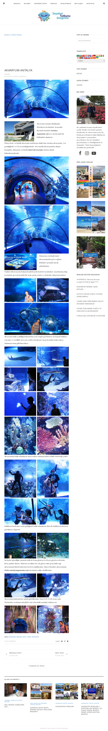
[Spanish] (91, 58)
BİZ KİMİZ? (27, 3)
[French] (91, 56)
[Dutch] (86, 56)
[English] (89, 56)
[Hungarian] (100, 56)
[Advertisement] (37, 53)
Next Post (59, 653)
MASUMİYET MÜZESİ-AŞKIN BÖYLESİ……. (87, 288)
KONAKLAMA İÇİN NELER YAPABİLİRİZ (91, 316)
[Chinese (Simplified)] (83, 56)
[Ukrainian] (97, 58)
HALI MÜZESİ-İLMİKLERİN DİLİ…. (14, 706)
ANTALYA (7, 35)
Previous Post (15, 653)
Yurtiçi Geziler (16, 35)
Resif (24, 637)
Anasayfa (17, 3)
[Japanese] (78, 58)
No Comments (11, 641)
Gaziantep (84, 703)
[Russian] (86, 58)
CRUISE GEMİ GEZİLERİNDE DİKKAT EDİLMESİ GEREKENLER (90, 302)
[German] (94, 56)
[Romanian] (83, 58)
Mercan (19, 637)
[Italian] (102, 56)
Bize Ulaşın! (79, 3)
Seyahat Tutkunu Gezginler (16, 76)
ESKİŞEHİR (59, 703)
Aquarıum (12, 637)
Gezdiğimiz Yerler (40, 3)
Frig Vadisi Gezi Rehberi (38, 703)
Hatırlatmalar (65, 3)
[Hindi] (97, 56)
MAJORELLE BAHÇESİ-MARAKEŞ (90, 260)
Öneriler (53, 3)
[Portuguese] (80, 58)
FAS (86, 184)
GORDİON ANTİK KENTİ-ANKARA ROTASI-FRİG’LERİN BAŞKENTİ (41, 709)
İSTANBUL (7, 700)
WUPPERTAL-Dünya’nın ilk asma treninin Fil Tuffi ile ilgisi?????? (88, 281)
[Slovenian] (89, 58)
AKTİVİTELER (90, 3)
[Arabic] (78, 56)
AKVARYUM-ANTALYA (18, 70)
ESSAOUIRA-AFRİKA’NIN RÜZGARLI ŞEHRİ (91, 224)
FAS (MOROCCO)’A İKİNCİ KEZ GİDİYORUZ (91, 189)
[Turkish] (94, 58)
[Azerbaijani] (80, 56)
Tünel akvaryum (33, 637)
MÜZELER (14, 700)
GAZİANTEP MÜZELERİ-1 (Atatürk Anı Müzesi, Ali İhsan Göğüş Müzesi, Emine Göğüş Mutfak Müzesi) (91, 710)
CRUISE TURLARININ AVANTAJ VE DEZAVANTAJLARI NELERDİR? (89, 310)
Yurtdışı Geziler (92, 184)
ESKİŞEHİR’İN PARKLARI (65, 706)
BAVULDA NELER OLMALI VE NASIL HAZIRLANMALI (90, 295)
